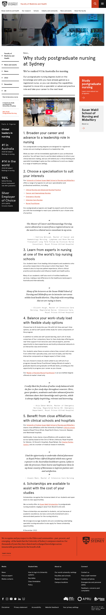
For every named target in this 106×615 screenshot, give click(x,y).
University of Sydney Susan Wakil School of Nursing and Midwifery (51, 180)
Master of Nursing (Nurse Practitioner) (41, 373)
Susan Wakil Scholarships (49, 504)
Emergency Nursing (33, 197)
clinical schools (69, 428)
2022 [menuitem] (6, 78)
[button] (95, 4)
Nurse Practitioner (33, 203)
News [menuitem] (6, 71)
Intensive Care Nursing (34, 200)
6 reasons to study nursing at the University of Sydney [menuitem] (9, 104)
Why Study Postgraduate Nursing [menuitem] (10, 112)
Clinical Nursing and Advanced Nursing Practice (43, 190)
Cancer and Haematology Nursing (38, 193)
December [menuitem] (8, 84)
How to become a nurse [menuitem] (10, 97)
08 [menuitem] (5, 91)
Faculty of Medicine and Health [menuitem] (9, 55)
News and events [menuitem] (10, 65)
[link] (13, 572)
